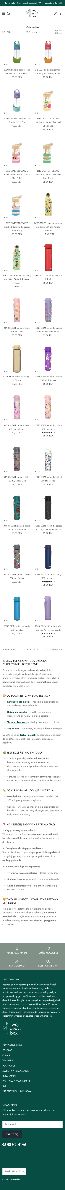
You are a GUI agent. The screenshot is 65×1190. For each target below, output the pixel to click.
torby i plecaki (28, 735)
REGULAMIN (9, 1076)
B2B (4, 1086)
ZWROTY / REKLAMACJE (15, 1071)
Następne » (56, 649)
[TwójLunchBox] (32, 13)
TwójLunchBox (15, 1179)
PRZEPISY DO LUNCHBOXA (17, 1091)
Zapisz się (12, 1134)
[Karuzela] (56, 32)
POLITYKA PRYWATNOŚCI (16, 1081)
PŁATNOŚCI (8, 1065)
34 (45, 649)
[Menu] (3, 13)
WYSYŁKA (7, 1060)
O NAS (6, 1055)
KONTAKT (7, 1050)
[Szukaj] (10, 13)
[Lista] (61, 32)
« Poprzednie (9, 649)
